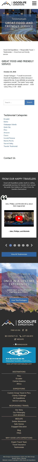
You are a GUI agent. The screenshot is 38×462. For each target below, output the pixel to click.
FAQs (19, 433)
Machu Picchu (9, 141)
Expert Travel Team (19, 442)
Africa (19, 384)
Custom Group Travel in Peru (19, 393)
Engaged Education (19, 427)
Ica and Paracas (9, 138)
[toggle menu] (34, 3)
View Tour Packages (19, 300)
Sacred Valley (8, 143)
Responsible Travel (19, 406)
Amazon (7, 133)
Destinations (19, 372)
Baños (6, 122)
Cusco (6, 135)
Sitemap (23, 458)
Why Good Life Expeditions (19, 438)
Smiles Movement (19, 421)
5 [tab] (27, 245)
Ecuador (7, 119)
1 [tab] (10, 245)
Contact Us (12, 336)
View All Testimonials (19, 254)
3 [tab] (19, 245)
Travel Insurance (19, 445)
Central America (19, 381)
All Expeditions (19, 398)
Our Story (19, 410)
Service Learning (19, 401)
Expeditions (19, 389)
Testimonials (19, 447)
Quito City (7, 127)
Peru (5, 130)
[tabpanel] (19, 218)
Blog (19, 430)
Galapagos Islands (10, 124)
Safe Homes (19, 424)
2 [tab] (15, 245)
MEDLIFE (20, 339)
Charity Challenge (19, 396)
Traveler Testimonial (10, 146)
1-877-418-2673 (27, 336)
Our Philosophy (19, 413)
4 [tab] (23, 245)
